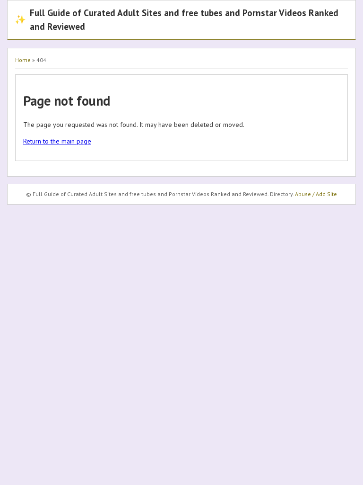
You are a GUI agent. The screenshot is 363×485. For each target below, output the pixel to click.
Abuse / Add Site (316, 194)
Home (23, 59)
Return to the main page (57, 141)
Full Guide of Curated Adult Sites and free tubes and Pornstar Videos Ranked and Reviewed (176, 19)
